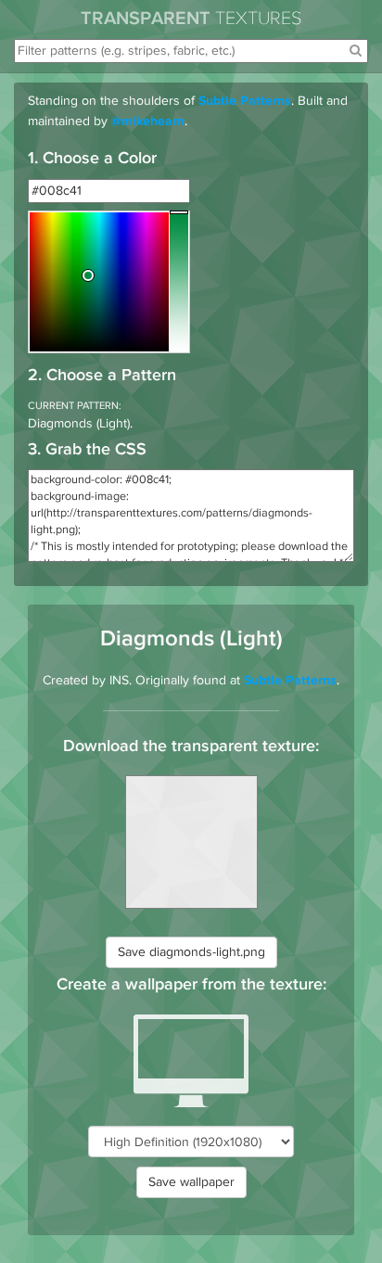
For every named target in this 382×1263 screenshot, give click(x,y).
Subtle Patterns (244, 102)
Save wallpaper (191, 1182)
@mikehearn (148, 122)
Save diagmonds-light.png (191, 952)
